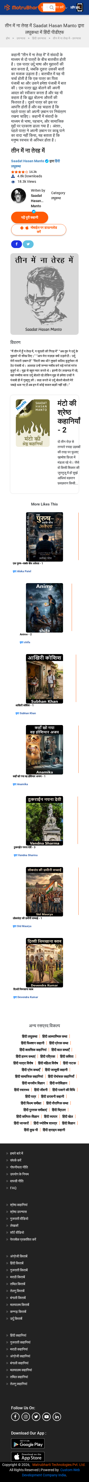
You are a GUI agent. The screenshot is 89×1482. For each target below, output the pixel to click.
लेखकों (14, 1226)
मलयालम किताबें (19, 1305)
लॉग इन (75, 7)
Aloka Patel (24, 571)
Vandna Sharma (28, 855)
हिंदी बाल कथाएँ (60, 1050)
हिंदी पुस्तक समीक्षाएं (35, 1110)
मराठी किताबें (17, 1277)
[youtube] (46, 1417)
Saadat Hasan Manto (28, 161)
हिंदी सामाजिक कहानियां (29, 1076)
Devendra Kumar (28, 997)
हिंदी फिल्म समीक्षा (31, 1103)
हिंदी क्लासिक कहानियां (33, 1050)
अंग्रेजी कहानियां (20, 1356)
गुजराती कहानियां (20, 1342)
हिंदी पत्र (30, 1096)
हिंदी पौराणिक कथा (57, 1103)
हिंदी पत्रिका (47, 1056)
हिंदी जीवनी (40, 1090)
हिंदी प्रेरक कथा (58, 1043)
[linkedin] (57, 1417)
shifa (27, 642)
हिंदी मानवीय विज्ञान (33, 1083)
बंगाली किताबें (18, 1298)
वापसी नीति (16, 1181)
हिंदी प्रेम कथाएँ (31, 1070)
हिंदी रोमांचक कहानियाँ (61, 1076)
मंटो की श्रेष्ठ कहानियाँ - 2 (69, 416)
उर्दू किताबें (16, 1319)
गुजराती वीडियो (19, 1219)
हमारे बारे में (16, 1153)
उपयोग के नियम (19, 1174)
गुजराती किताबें (19, 1270)
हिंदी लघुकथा (29, 1036)
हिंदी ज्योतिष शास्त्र (45, 1123)
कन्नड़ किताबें (18, 1312)
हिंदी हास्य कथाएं (25, 1056)
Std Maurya (24, 926)
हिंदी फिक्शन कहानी (32, 1043)
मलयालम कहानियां (21, 1370)
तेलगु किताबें (17, 1291)
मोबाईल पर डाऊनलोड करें (43, 230)
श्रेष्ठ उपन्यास (18, 1212)
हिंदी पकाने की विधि (63, 1090)
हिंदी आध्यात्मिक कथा (54, 1036)
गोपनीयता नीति (19, 1167)
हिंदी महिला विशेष (48, 1063)
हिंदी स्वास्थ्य (21, 1090)
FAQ (13, 1188)
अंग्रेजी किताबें (18, 1256)
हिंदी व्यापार (50, 1116)
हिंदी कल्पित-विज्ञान (27, 1116)
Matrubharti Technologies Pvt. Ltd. (59, 1465)
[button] (51, 7)
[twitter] (36, 1417)
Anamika (22, 784)
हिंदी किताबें (16, 1263)
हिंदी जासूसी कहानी (56, 1070)
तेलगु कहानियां (18, 1384)
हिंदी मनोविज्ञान (58, 1083)
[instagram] (26, 1417)
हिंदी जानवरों (21, 1123)
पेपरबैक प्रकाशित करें (23, 1239)
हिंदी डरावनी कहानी (52, 1096)
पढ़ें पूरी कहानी (29, 217)
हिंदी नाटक (69, 1063)
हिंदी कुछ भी (31, 1130)
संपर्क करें (15, 1160)
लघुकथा (56, 198)
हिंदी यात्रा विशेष (23, 1063)
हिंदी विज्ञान (68, 1123)
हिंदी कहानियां (18, 1335)
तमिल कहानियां (19, 1377)
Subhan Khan (28, 713)
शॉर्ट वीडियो (17, 1232)
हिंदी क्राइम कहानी (54, 1130)
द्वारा (15, 571)
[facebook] (15, 1417)
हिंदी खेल (67, 1116)
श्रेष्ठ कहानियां (18, 1205)
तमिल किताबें (17, 1284)
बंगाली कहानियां (19, 1363)
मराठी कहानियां (19, 1349)
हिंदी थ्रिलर (59, 1110)
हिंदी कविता (66, 1056)
